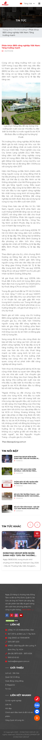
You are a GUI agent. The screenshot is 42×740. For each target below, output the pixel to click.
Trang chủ (7, 30)
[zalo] (37, 705)
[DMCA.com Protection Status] (12, 621)
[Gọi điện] (37, 699)
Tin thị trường (20, 30)
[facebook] (37, 711)
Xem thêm (26, 610)
